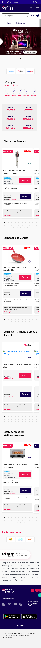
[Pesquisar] (26, 16)
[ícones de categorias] (7, 91)
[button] (20, 58)
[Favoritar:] (29, 165)
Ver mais (20, 626)
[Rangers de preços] (10, 108)
